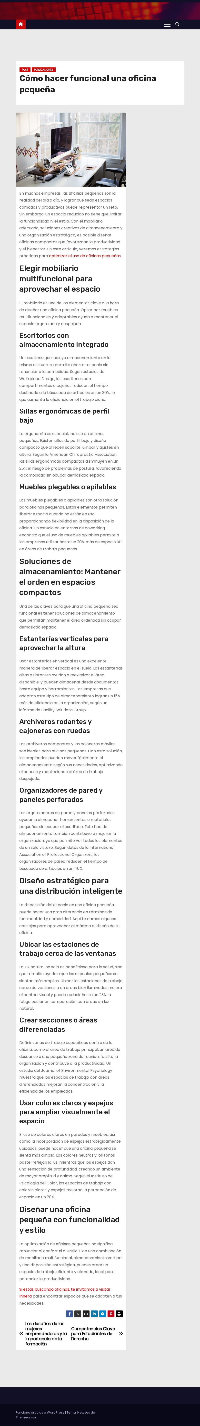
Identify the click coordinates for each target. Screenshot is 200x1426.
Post (25, 70)
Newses (83, 1412)
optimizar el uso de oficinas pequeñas (85, 256)
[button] (178, 24)
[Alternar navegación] (167, 24)
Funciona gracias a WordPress (40, 1412)
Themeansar (26, 1417)
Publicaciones (43, 70)
